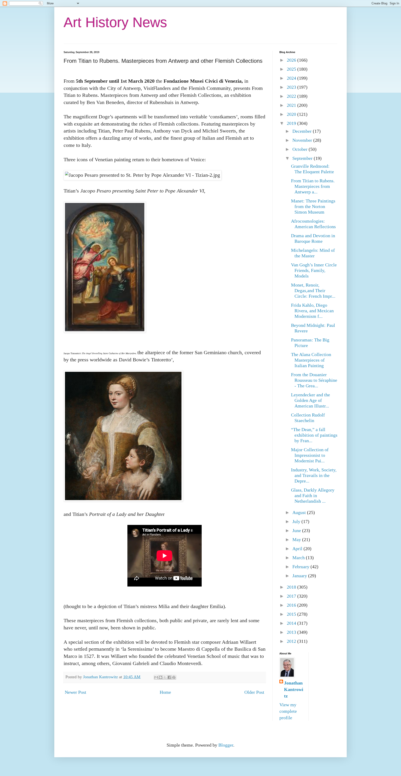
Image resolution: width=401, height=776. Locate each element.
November (302, 140)
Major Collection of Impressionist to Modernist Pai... (310, 455)
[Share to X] (165, 677)
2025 (292, 69)
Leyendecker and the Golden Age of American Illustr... (310, 400)
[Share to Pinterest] (173, 677)
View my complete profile (288, 711)
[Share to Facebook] (169, 677)
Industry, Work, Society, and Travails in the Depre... (313, 475)
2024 (292, 78)
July (296, 521)
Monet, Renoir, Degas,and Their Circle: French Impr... (313, 290)
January (300, 575)
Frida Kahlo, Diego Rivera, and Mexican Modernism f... (312, 311)
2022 (292, 96)
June (297, 530)
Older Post (254, 692)
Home (165, 692)
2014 (292, 623)
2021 (292, 105)
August (299, 512)
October (300, 149)
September (303, 158)
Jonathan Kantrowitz (293, 689)
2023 (292, 87)
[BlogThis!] (160, 677)
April (298, 548)
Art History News (115, 22)
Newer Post (75, 692)
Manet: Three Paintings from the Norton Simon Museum (313, 206)
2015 (292, 614)
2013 (292, 632)
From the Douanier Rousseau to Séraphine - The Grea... (314, 380)
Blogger (225, 745)
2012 (292, 641)
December (302, 131)
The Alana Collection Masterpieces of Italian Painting (311, 360)
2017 (292, 596)
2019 (292, 123)
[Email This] (156, 677)
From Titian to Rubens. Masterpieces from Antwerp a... (313, 186)
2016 (292, 605)
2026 (292, 60)
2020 (292, 114)
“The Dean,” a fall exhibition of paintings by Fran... (314, 435)
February (301, 566)
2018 (292, 587)
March (299, 557)
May (297, 539)
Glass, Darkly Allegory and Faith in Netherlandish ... (312, 495)
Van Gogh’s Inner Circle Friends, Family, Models (314, 270)
